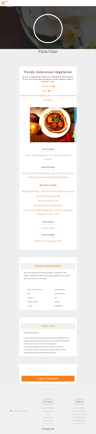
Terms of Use (48, 417)
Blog (48, 414)
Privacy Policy (48, 421)
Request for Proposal (79, 414)
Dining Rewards (79, 424)
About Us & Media (48, 408)
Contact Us (48, 424)
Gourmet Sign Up (79, 417)
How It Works (79, 408)
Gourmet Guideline (79, 411)
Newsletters (48, 411)
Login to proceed (48, 378)
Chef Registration (79, 421)
